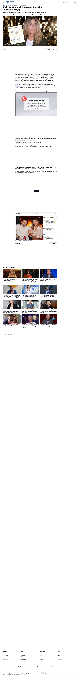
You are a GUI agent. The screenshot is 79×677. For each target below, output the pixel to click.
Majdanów (17, 86)
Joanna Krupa (60, 656)
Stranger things (23, 659)
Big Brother (41, 656)
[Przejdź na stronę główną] (4, 2)
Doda (59, 655)
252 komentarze (48, 49)
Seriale (49, 1)
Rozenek (22, 80)
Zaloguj (71, 1)
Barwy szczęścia (23, 654)
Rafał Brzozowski (60, 654)
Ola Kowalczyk (9, 49)
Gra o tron (22, 656)
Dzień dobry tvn (5, 655)
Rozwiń (36, 191)
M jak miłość (23, 655)
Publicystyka (33, 1)
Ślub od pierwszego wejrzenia (7, 656)
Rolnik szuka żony (6, 654)
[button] (66, 2)
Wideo (54, 1)
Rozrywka (19, 1)
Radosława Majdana (46, 138)
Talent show (26, 1)
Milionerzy (41, 654)
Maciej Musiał (60, 659)
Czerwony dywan (42, 1)
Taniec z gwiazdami (6, 659)
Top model (41, 655)
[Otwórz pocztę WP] (63, 2)
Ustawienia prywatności (57, 666)
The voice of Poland (43, 659)
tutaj (24, 674)
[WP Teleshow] (11, 2)
